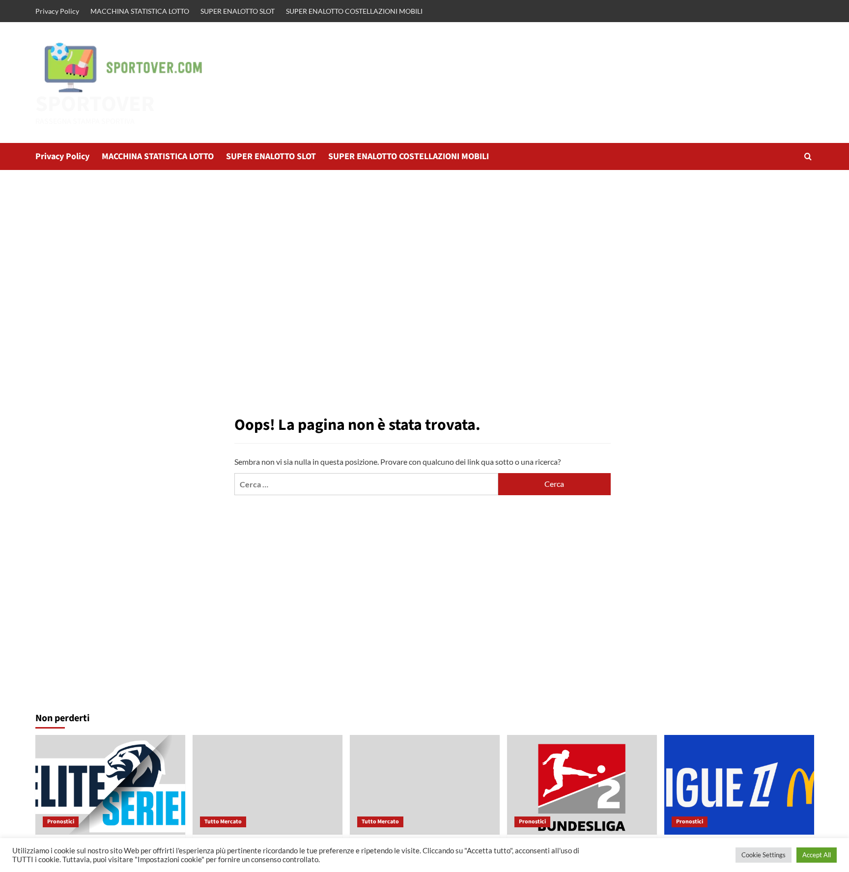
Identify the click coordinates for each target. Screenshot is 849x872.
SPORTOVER (95, 104)
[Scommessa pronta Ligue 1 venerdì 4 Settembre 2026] (739, 785)
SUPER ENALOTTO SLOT (237, 11)
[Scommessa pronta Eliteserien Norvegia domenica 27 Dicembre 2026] (110, 785)
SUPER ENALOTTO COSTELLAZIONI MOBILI (354, 11)
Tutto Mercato (223, 821)
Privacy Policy (57, 11)
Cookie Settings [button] (763, 855)
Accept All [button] (816, 855)
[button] (808, 156)
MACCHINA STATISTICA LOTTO (139, 11)
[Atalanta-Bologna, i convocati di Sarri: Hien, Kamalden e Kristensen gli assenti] (267, 785)
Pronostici (60, 821)
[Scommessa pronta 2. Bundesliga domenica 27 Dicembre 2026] (582, 785)
